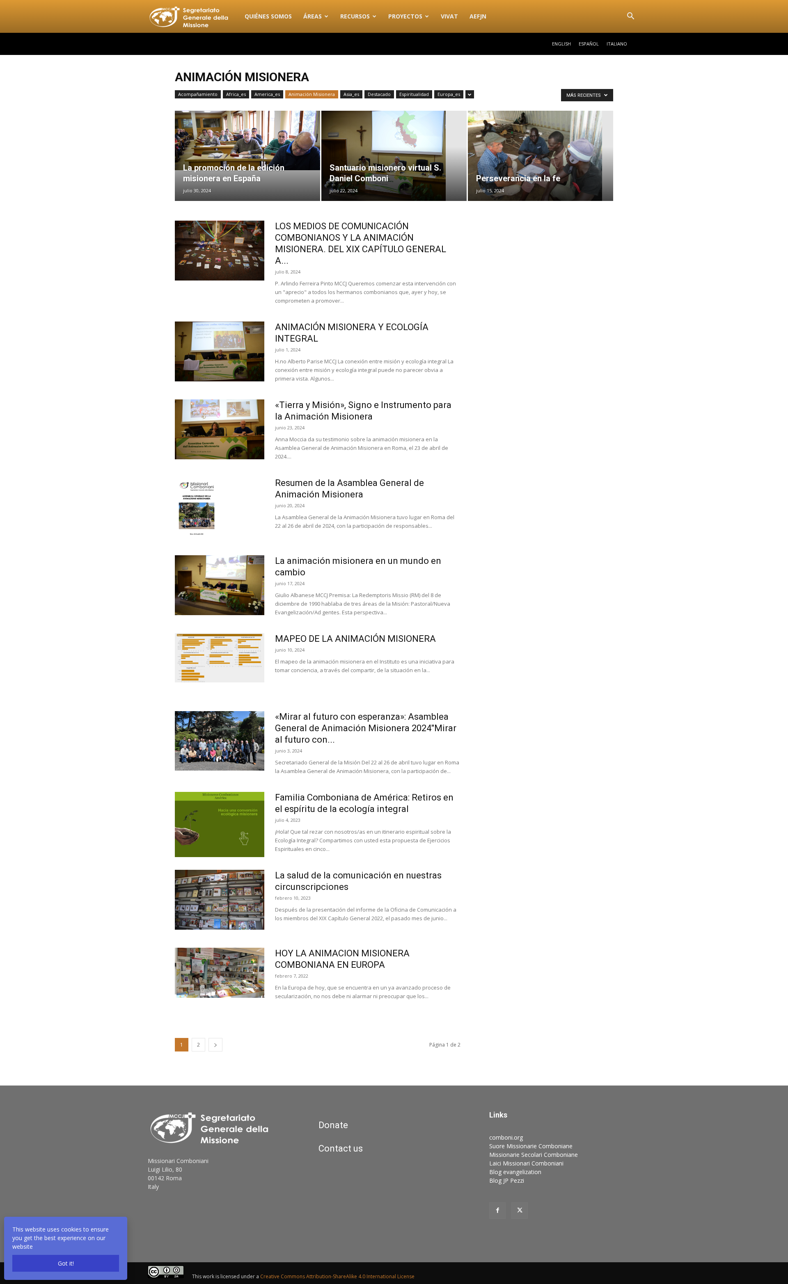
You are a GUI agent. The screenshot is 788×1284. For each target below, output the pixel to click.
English (561, 44)
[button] (630, 17)
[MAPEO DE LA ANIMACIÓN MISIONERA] (219, 657)
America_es (267, 94)
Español (589, 44)
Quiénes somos (268, 16)
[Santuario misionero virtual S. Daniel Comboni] (394, 156)
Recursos (355, 16)
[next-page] (215, 1044)
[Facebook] (497, 1210)
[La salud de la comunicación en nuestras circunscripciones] (219, 900)
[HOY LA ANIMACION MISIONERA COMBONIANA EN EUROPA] (219, 973)
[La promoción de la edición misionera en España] (247, 140)
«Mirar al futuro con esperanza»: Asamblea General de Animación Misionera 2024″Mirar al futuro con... (365, 728)
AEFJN (478, 16)
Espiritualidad (414, 94)
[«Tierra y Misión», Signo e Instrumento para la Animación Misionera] (219, 429)
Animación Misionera (312, 94)
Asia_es (351, 94)
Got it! (66, 1263)
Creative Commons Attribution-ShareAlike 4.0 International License (337, 1276)
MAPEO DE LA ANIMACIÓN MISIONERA (355, 639)
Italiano (617, 44)
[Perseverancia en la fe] (540, 156)
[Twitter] (519, 1210)
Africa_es (236, 94)
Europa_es (449, 94)
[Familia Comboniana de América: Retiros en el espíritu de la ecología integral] (219, 824)
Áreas (312, 16)
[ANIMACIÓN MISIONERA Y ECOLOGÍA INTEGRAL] (219, 351)
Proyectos (405, 16)
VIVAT (449, 16)
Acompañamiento (198, 94)
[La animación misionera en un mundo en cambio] (219, 585)
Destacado (379, 94)
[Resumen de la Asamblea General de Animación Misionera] (196, 508)
